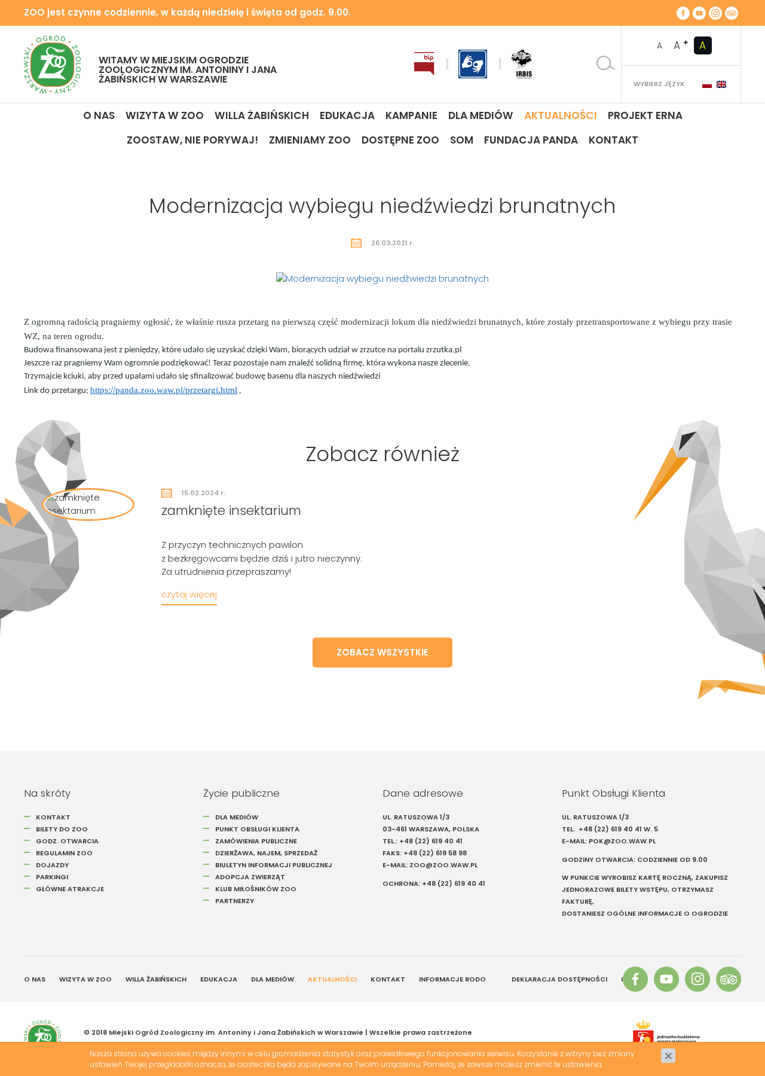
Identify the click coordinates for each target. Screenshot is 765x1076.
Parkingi (52, 877)
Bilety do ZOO (62, 829)
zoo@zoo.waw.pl (443, 865)
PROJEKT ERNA (645, 115)
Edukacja (347, 115)
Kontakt (613, 140)
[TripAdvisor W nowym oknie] (731, 12)
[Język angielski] (721, 84)
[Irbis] (521, 64)
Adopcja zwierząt (250, 877)
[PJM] (472, 64)
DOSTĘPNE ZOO (400, 140)
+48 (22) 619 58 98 (435, 853)
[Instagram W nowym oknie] (715, 12)
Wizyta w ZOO (85, 979)
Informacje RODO (452, 979)
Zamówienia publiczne (256, 841)
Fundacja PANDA (531, 140)
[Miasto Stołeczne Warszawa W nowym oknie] (680, 1038)
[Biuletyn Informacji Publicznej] (424, 64)
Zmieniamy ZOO (310, 140)
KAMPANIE (411, 115)
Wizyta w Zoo (165, 115)
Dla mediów (480, 115)
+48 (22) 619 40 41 (431, 841)
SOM (461, 140)
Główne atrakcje (71, 889)
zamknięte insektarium (231, 510)
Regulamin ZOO (64, 853)
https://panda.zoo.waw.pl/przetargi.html (163, 390)
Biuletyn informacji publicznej (273, 865)
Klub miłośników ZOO (255, 889)
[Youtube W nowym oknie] (699, 12)
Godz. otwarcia (67, 841)
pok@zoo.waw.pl (623, 841)
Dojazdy (52, 865)
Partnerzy (234, 901)
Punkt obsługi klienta (257, 829)
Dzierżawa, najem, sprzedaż (266, 853)
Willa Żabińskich (262, 115)
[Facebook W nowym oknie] (683, 12)
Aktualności (560, 115)
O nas (99, 115)
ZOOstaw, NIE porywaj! (192, 140)
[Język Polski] (707, 84)
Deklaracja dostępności (559, 979)
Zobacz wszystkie (382, 652)
